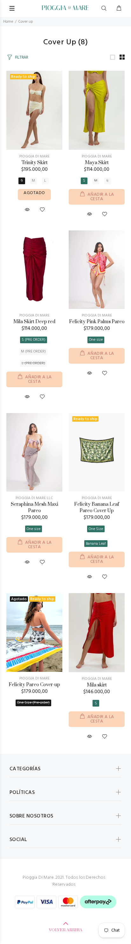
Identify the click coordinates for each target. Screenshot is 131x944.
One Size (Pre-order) (33, 703)
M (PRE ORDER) (33, 351)
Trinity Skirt (34, 163)
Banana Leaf (96, 544)
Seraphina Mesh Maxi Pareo (34, 507)
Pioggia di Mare (97, 156)
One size (96, 340)
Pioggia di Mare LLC (34, 498)
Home (8, 21)
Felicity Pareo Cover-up (34, 685)
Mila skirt (97, 685)
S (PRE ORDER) (33, 340)
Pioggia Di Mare (34, 156)
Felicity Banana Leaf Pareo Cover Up (96, 507)
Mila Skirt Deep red (34, 322)
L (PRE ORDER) (33, 363)
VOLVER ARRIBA (65, 930)
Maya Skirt (97, 163)
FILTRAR (21, 57)
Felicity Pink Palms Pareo (97, 322)
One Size (96, 529)
